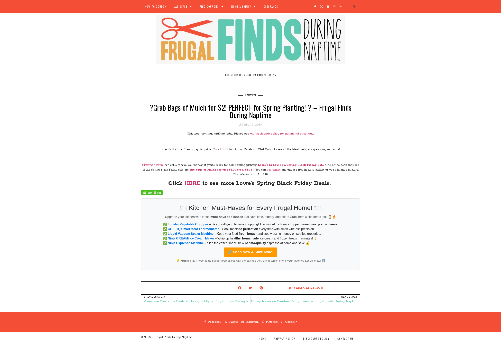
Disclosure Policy (316, 338)
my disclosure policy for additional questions (281, 134)
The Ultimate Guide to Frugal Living (250, 75)
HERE (224, 149)
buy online (274, 170)
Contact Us (345, 338)
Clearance (271, 6)
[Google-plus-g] (341, 6)
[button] (354, 6)
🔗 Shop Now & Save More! (250, 252)
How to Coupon (156, 6)
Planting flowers (153, 165)
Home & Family (241, 6)
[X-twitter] (321, 6)
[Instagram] (328, 6)
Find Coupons (209, 6)
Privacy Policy (284, 338)
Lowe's (250, 95)
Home (262, 338)
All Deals (180, 6)
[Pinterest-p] (334, 6)
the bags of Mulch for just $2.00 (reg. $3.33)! (222, 170)
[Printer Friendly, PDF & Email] (152, 194)
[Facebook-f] (315, 6)
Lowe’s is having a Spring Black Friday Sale (291, 165)
